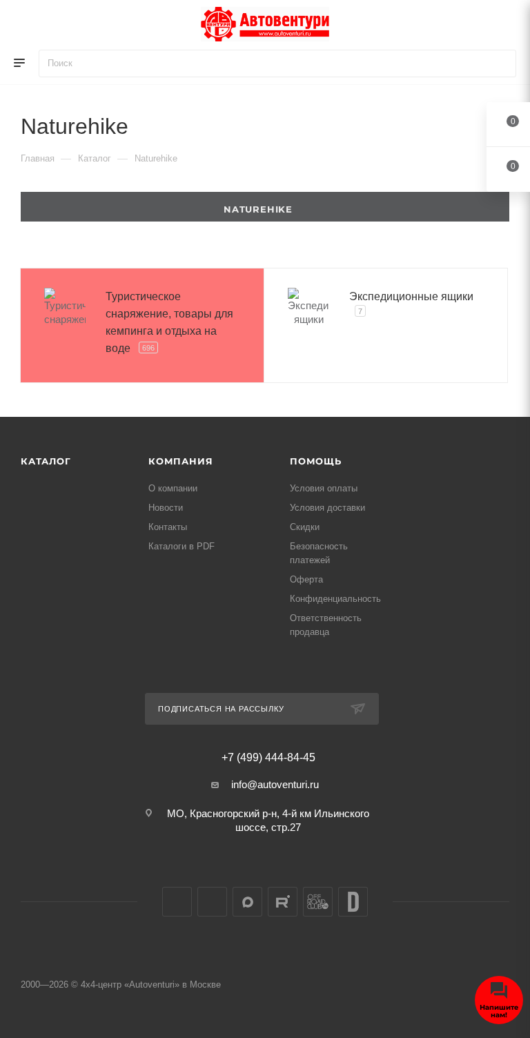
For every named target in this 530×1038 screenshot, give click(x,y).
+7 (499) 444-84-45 (268, 757)
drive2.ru (353, 902)
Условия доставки (327, 507)
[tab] (265, 207)
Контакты (167, 527)
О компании (172, 488)
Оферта (306, 579)
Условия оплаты (323, 488)
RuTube (282, 902)
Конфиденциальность (335, 599)
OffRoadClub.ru (318, 902)
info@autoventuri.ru (275, 784)
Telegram (212, 902)
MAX (247, 902)
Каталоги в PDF (181, 546)
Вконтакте (177, 902)
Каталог (46, 461)
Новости (165, 507)
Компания (180, 461)
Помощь (316, 461)
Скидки (305, 527)
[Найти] (499, 63)
